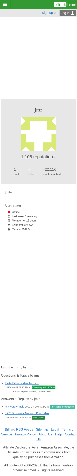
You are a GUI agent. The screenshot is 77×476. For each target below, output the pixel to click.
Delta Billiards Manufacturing (22, 383)
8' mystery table (14, 406)
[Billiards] (65, 4)
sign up (47, 12)
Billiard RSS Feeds (19, 429)
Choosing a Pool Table (43, 387)
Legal (55, 429)
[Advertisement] (38, 58)
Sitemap (42, 429)
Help (58, 434)
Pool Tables (38, 417)
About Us (45, 434)
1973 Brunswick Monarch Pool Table (27, 413)
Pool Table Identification (62, 406)
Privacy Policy (25, 434)
